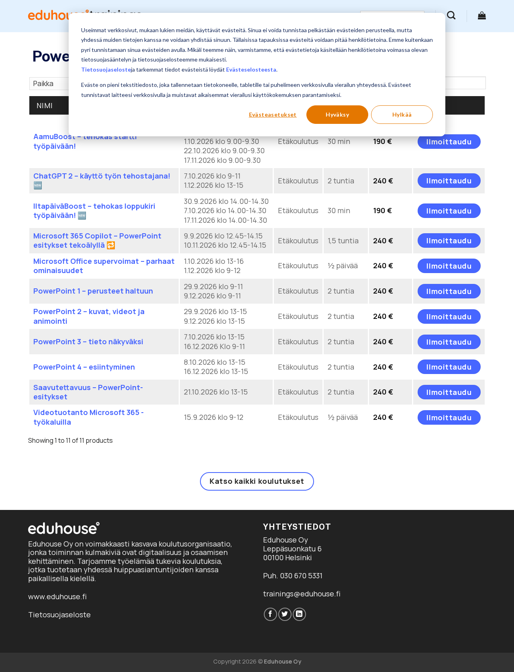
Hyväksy (337, 114)
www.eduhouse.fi (57, 596)
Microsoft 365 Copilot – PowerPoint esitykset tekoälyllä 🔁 (97, 240)
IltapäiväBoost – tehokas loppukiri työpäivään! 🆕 (94, 210)
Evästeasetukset (273, 114)
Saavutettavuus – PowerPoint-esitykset (88, 391)
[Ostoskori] (482, 15)
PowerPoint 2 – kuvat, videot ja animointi (89, 315)
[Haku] (451, 15)
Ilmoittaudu (448, 141)
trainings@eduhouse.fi (302, 593)
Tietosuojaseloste (106, 69)
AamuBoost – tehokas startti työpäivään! (85, 141)
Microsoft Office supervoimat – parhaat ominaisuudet (104, 265)
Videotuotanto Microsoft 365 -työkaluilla (88, 416)
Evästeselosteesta (251, 69)
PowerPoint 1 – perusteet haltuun (93, 291)
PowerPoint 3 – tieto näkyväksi (88, 341)
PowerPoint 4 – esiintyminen (84, 367)
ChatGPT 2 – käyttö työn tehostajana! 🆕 (101, 180)
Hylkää (402, 114)
